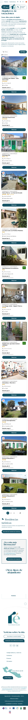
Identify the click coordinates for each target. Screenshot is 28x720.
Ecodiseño (20, 703)
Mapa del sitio (8, 696)
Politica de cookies (14, 698)
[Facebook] (10, 645)
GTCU (22, 696)
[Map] (17, 2)
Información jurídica (16, 696)
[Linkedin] (17, 645)
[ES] (26, 2)
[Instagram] (14, 645)
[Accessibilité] (20, 1)
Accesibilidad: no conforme (11, 703)
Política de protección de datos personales (14, 701)
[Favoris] (23, 2)
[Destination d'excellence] (10, 708)
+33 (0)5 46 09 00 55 (10, 553)
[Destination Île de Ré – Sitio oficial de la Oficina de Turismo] (14, 7)
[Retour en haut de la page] (25, 604)
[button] (26, 2)
